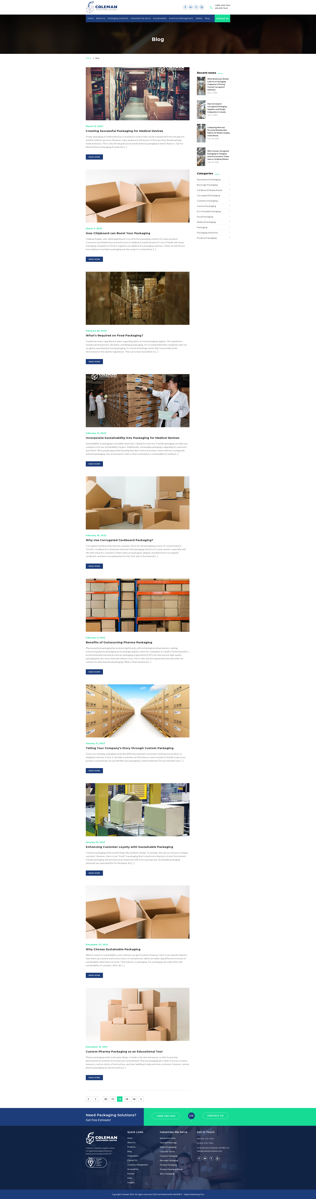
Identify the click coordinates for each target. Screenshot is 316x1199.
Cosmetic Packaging (207, 200)
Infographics (133, 1156)
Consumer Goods (167, 1151)
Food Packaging (205, 216)
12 (119, 1099)
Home (91, 18)
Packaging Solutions (207, 232)
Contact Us (222, 18)
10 (105, 1099)
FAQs (129, 1178)
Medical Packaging (206, 222)
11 (112, 1099)
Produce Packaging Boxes (171, 1169)
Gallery (199, 18)
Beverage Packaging (207, 185)
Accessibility (133, 1169)
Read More (94, 157)
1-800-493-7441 (222, 5)
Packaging (202, 227)
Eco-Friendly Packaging (209, 211)
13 (127, 1099)
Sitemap (130, 1173)
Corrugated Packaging (208, 195)
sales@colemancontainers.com (209, 1151)
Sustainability (160, 18)
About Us (100, 18)
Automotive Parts (168, 1138)
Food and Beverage (168, 1142)
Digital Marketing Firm (194, 1194)
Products (131, 1147)
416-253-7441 (221, 8)
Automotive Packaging (208, 179)
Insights (131, 1182)
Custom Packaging (206, 206)
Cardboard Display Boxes (209, 190)
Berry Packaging (167, 1174)
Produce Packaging (207, 238)
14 (134, 1099)
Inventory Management (181, 18)
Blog (207, 18)
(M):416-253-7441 (205, 1138)
